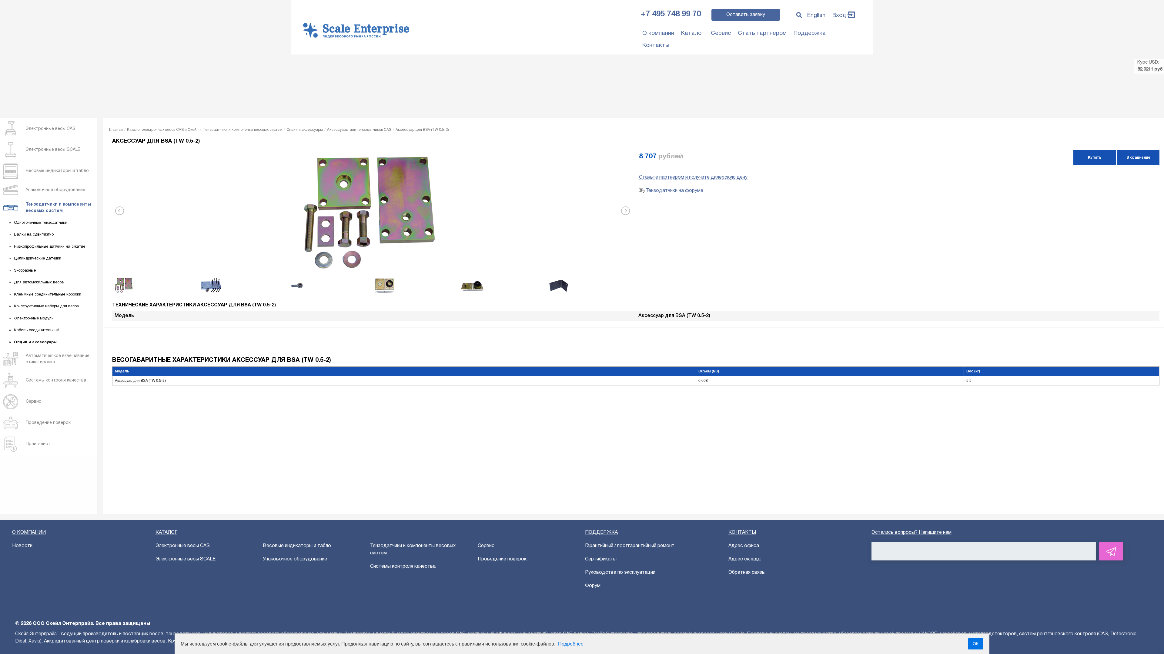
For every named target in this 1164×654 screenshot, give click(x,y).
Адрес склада (744, 559)
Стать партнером (762, 33)
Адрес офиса (743, 546)
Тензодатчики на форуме (673, 191)
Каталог (692, 33)
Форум (592, 586)
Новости (22, 546)
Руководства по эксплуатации (620, 572)
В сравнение (1138, 157)
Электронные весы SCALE (186, 559)
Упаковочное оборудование (295, 559)
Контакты (655, 45)
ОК (975, 643)
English (816, 15)
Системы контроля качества (403, 566)
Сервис (721, 33)
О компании (658, 33)
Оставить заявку (745, 15)
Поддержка (810, 33)
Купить (1094, 157)
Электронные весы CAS (183, 546)
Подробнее (571, 643)
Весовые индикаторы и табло (297, 546)
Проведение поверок (502, 559)
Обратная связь (746, 572)
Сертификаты (601, 559)
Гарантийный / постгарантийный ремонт (629, 546)
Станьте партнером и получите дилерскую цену (693, 177)
